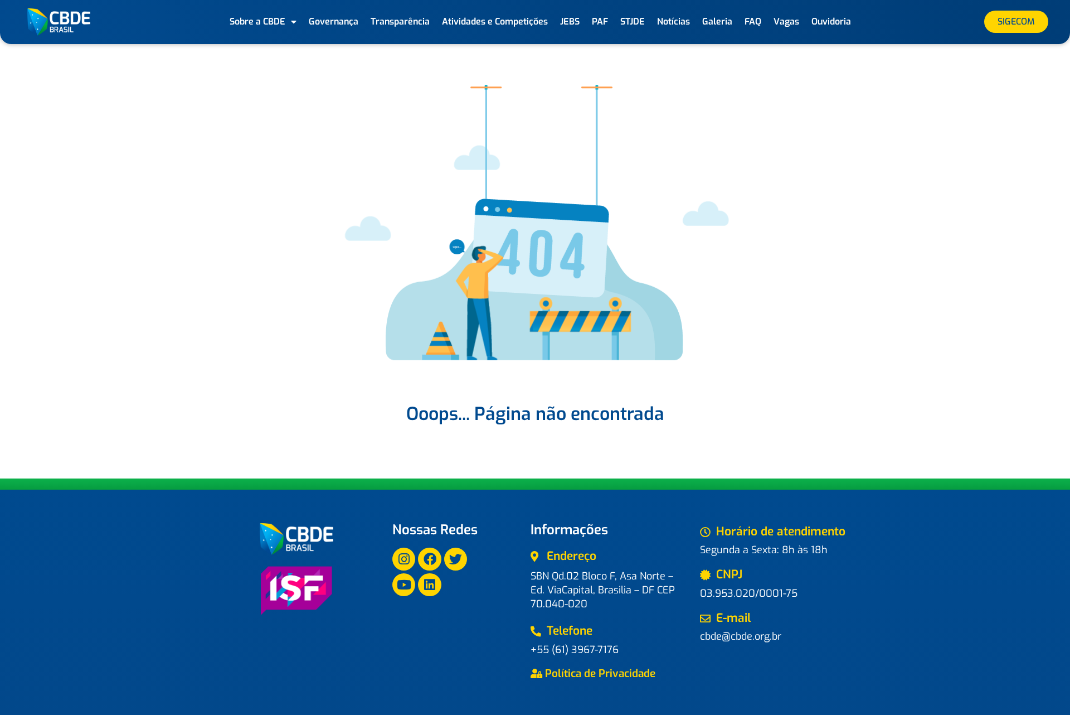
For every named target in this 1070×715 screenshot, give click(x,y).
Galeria (717, 21)
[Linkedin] (429, 584)
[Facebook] (429, 559)
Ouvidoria (831, 21)
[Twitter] (455, 559)
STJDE (632, 21)
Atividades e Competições (495, 21)
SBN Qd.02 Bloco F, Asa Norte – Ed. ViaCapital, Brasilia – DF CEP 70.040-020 (603, 590)
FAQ (753, 21)
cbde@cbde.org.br (740, 636)
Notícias (673, 21)
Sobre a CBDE (257, 21)
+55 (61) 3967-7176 (575, 649)
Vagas (786, 21)
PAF (600, 21)
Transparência (400, 21)
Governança (333, 21)
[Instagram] (403, 559)
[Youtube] (403, 584)
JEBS (570, 21)
